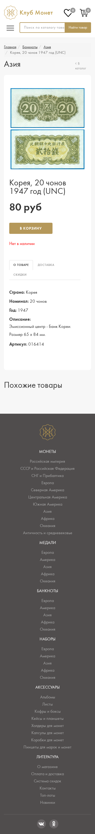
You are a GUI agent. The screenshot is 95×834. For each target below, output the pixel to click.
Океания (47, 525)
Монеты (47, 451)
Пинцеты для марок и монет (47, 747)
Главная (10, 47)
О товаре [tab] (21, 265)
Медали (47, 542)
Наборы (47, 639)
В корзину (31, 228)
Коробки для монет (47, 740)
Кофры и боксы (48, 711)
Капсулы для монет (47, 732)
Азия (47, 47)
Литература (47, 757)
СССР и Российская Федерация (47, 468)
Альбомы (47, 697)
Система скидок (47, 781)
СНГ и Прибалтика (47, 475)
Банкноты (29, 47)
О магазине (47, 766)
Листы (47, 704)
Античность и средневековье (47, 532)
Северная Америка (47, 490)
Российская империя (47, 461)
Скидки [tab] (20, 274)
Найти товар (78, 27)
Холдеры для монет (47, 725)
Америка (47, 559)
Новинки (47, 802)
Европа (47, 482)
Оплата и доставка (47, 773)
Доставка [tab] (46, 265)
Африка (47, 518)
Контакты (48, 788)
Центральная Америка (47, 497)
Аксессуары (47, 687)
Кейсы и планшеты (47, 718)
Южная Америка (47, 504)
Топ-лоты (47, 795)
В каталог (80, 66)
